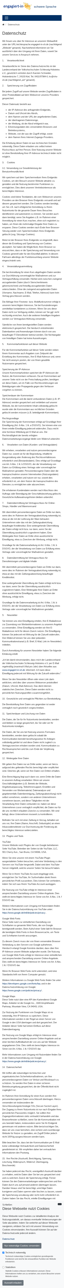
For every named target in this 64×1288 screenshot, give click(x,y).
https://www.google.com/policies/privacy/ (22, 990)
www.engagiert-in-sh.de (13, 670)
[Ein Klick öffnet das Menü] (6, 18)
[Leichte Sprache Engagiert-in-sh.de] (3, 24)
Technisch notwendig (15, 1252)
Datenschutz (8, 1239)
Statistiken (10, 1267)
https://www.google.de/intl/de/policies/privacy (23, 912)
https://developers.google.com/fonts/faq (21, 983)
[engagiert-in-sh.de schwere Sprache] (18, 6)
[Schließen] (60, 1204)
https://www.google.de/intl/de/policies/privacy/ (24, 1061)
